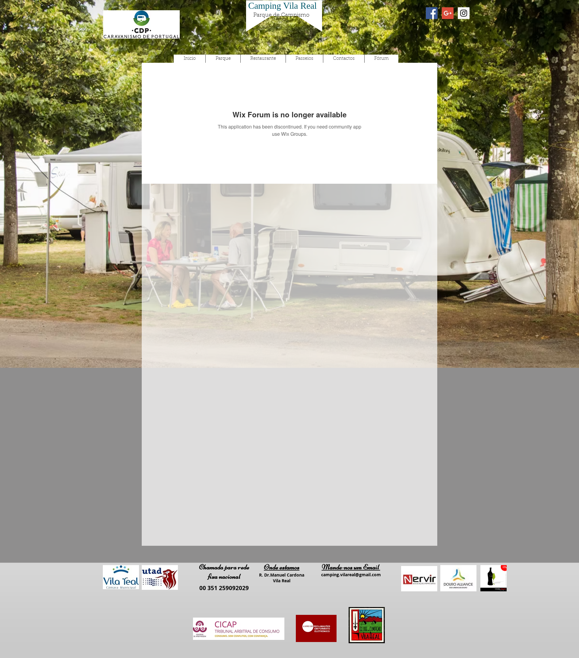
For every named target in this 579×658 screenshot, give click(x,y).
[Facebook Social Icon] (432, 13)
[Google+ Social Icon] (448, 13)
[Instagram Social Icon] (464, 13)
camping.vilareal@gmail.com (351, 574)
